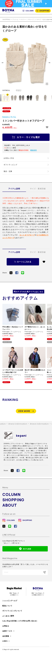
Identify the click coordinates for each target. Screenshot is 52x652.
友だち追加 (27, 549)
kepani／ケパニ (9, 117)
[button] (2, 62)
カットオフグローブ (27, 235)
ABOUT (9, 505)
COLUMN (30, 11)
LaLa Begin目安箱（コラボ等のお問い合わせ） (20, 621)
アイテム (15, 19)
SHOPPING (44, 11)
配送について (7, 606)
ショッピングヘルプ (9, 601)
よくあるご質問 (8, 616)
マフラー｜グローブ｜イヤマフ (30, 19)
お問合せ (5, 626)
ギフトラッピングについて (12, 611)
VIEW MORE (24, 411)
